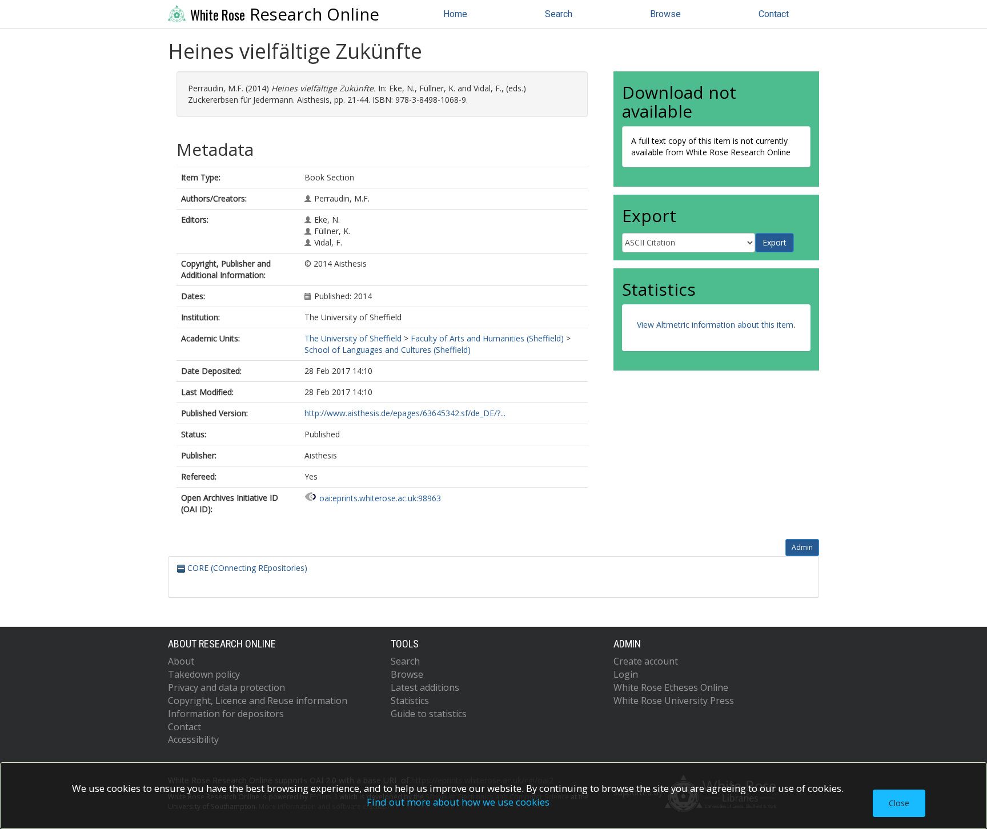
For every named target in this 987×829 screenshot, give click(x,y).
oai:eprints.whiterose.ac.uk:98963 (380, 498)
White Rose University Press (673, 700)
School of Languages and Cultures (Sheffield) (387, 349)
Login (625, 674)
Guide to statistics (429, 713)
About (181, 661)
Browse (665, 14)
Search (558, 14)
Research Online (284, 14)
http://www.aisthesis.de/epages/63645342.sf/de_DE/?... (404, 413)
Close (899, 803)
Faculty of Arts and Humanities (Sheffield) (487, 338)
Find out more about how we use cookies (458, 801)
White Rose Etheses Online (670, 687)
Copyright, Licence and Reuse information (257, 700)
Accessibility (193, 739)
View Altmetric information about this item (715, 324)
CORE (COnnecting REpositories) (246, 567)
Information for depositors (226, 713)
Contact (774, 14)
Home (455, 14)
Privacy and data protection (226, 687)
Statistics (410, 700)
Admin (802, 547)
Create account (645, 661)
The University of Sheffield (353, 338)
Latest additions (425, 687)
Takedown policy (204, 674)
